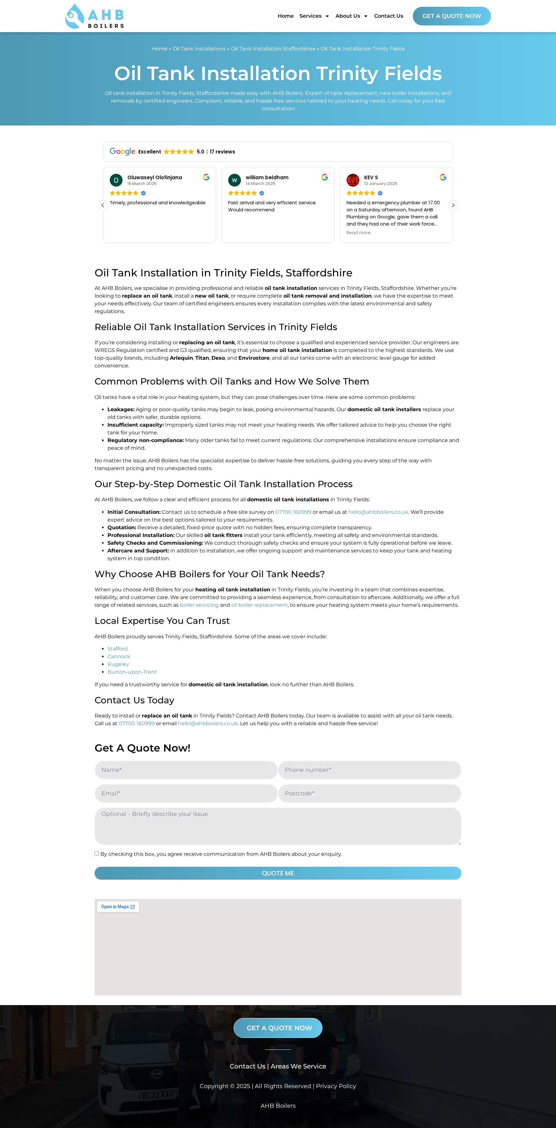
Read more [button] (359, 233)
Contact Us (388, 16)
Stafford (117, 649)
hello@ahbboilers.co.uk (378, 512)
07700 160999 (293, 512)
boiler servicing (199, 605)
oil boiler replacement (259, 605)
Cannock (118, 656)
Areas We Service (298, 1066)
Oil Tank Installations (199, 49)
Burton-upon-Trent (132, 672)
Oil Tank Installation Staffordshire (273, 49)
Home (286, 16)
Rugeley (118, 664)
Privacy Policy (336, 1086)
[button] (453, 205)
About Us (348, 16)
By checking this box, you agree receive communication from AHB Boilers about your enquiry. (221, 854)
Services (310, 16)
